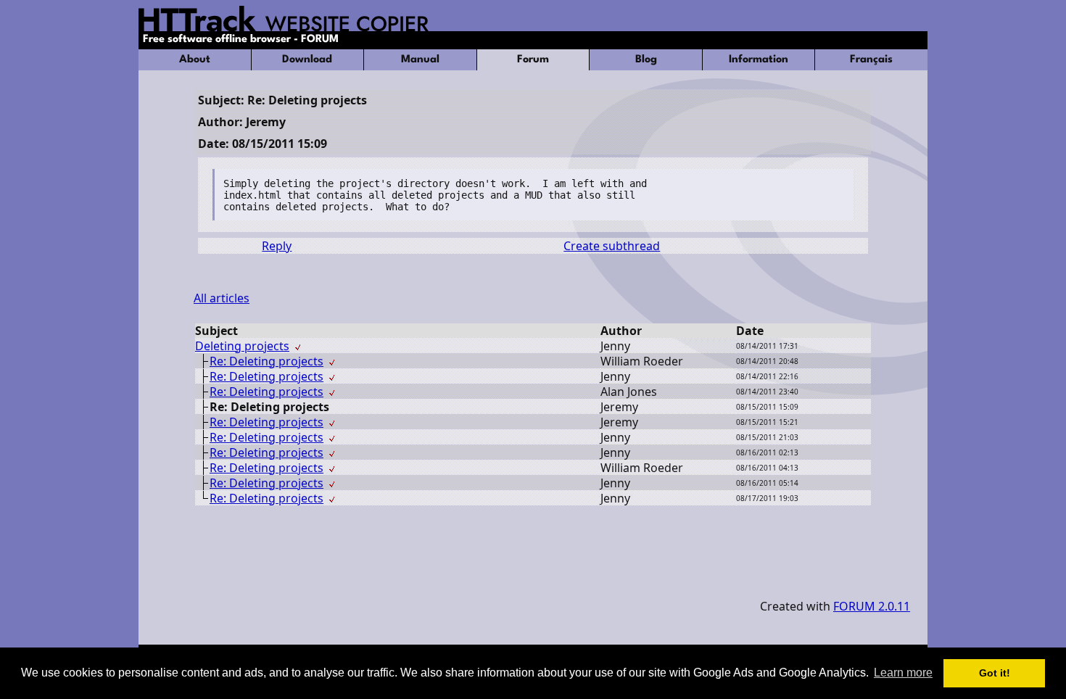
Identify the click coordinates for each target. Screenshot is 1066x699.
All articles (221, 298)
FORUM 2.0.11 (871, 606)
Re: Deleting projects (266, 361)
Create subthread (611, 246)
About (194, 59)
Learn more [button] (903, 672)
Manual (420, 59)
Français (871, 59)
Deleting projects (242, 346)
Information (758, 59)
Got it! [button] (994, 673)
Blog (646, 59)
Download (307, 59)
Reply (277, 246)
